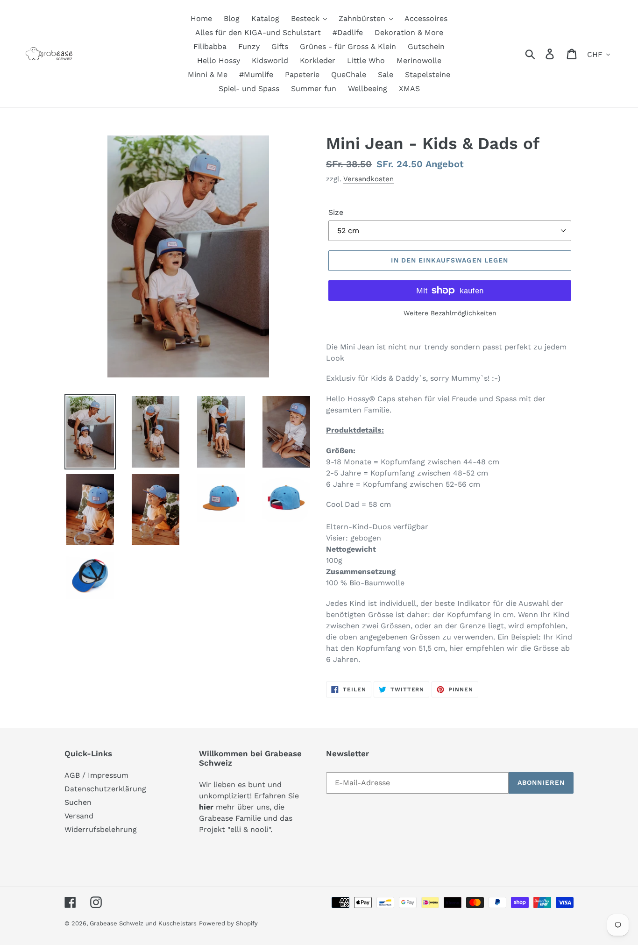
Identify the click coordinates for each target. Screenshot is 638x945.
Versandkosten (368, 179)
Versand (78, 815)
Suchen (78, 802)
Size (335, 212)
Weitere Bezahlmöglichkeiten (450, 313)
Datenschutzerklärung (105, 788)
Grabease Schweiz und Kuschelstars (143, 923)
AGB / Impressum (96, 775)
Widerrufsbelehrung (100, 829)
